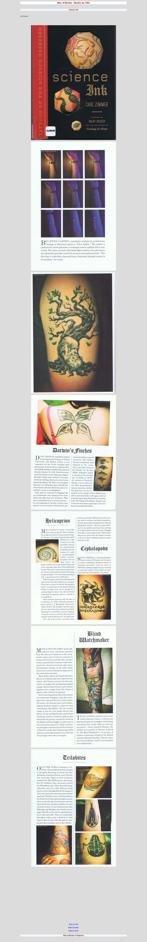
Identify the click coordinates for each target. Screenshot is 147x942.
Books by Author (73, 927)
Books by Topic (73, 930)
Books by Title (73, 924)
